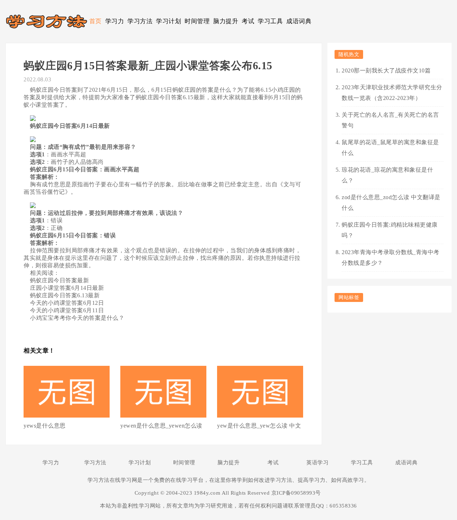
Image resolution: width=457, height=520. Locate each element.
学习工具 (270, 21)
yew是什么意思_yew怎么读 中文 (259, 426)
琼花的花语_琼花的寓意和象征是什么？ (387, 175)
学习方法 (139, 21)
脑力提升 (225, 21)
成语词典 (298, 21)
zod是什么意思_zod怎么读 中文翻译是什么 (391, 202)
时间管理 (197, 21)
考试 (248, 21)
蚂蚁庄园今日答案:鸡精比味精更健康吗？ (390, 230)
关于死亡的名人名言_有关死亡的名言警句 (390, 120)
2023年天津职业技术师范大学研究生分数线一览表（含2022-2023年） (392, 92)
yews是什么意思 (45, 426)
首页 (95, 21)
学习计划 (168, 21)
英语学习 (317, 462)
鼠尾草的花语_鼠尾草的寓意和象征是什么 (390, 147)
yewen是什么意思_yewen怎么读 (161, 426)
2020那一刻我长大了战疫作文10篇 (386, 70)
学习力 (114, 21)
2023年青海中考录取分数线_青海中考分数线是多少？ (391, 257)
